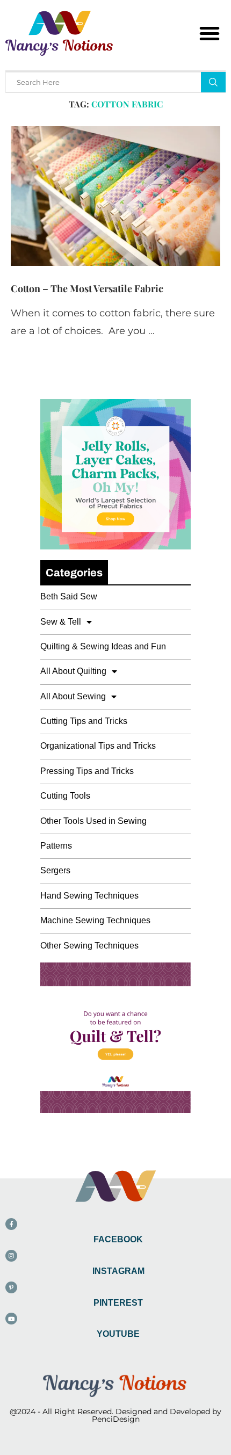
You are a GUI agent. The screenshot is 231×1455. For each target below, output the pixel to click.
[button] (209, 33)
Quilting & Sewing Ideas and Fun (103, 646)
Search (213, 82)
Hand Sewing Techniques (89, 895)
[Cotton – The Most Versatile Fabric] (115, 196)
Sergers (55, 870)
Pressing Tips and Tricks (87, 771)
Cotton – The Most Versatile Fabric (87, 288)
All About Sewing (73, 696)
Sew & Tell (60, 621)
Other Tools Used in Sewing (93, 821)
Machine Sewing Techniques (95, 920)
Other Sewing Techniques (89, 945)
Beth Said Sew (68, 596)
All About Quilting (73, 671)
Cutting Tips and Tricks (83, 721)
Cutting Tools (65, 795)
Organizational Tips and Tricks (98, 745)
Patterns (56, 845)
